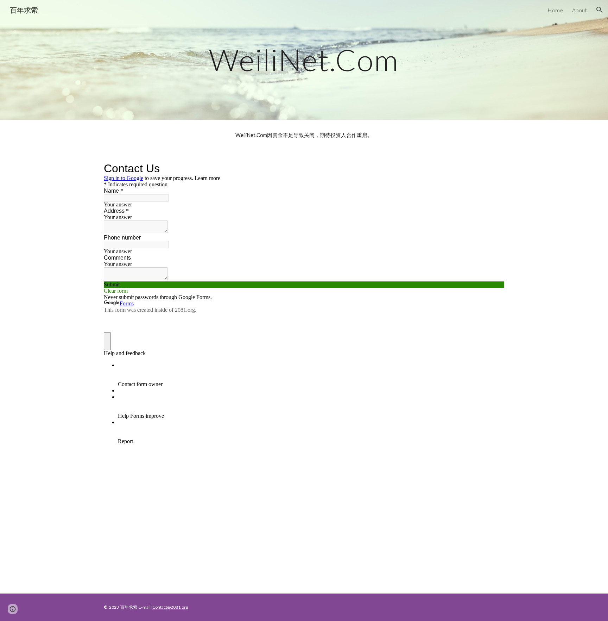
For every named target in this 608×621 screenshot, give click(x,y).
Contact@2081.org (170, 607)
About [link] (579, 10)
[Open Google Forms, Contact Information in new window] (493, 168)
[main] (304, 59)
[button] (599, 9)
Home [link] (555, 10)
